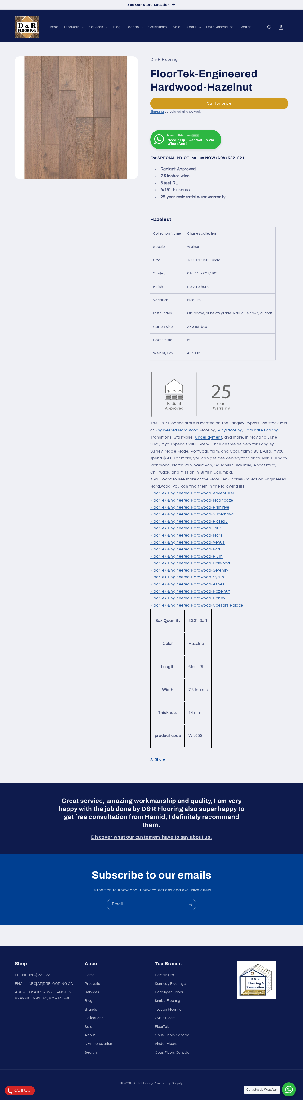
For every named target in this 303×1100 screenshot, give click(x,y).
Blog (89, 1001)
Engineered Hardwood (177, 430)
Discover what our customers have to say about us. (151, 837)
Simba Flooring (167, 1001)
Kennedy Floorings (170, 984)
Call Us (21, 1090)
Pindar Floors (166, 1044)
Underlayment (208, 437)
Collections (94, 1018)
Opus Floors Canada (172, 1035)
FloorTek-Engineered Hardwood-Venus (187, 542)
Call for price (219, 103)
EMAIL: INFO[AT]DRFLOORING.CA (44, 984)
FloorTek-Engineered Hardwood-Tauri (186, 528)
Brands (91, 1009)
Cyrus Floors (165, 1018)
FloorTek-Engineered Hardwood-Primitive (189, 507)
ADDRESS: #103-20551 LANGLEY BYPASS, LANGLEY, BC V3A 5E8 (43, 995)
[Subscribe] (190, 904)
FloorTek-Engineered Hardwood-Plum (186, 556)
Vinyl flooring (230, 430)
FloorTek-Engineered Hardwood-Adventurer (192, 493)
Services (92, 992)
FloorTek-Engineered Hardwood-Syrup (187, 577)
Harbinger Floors (169, 992)
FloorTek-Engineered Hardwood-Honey (187, 598)
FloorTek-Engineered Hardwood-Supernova (192, 514)
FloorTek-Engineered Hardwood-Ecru (186, 549)
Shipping (157, 111)
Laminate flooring (262, 430)
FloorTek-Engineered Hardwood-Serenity (189, 570)
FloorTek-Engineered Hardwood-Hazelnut (190, 591)
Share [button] (160, 759)
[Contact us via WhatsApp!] (289, 1089)
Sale (88, 1027)
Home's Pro (164, 975)
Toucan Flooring (168, 1009)
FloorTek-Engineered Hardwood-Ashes (187, 584)
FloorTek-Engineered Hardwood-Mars (186, 535)
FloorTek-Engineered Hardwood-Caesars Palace (196, 605)
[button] (73, 27)
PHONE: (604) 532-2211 (34, 975)
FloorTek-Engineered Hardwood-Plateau (189, 521)
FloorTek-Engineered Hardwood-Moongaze (191, 500)
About (90, 1035)
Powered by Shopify (168, 1083)
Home (90, 975)
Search (91, 1052)
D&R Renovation (98, 1044)
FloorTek (162, 1027)
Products (92, 984)
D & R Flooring (143, 1083)
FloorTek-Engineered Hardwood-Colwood (190, 563)
